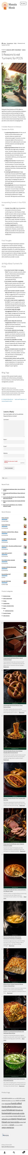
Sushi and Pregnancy (20, 399)
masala (23, 1116)
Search (14, 1152)
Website (6, 453)
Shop (4, 608)
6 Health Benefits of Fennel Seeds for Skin (7, 400)
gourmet (8, 1104)
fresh (20, 1100)
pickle (16, 1122)
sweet (20, 1125)
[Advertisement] (14, 26)
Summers (17, 1125)
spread (11, 1125)
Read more (6, 667)
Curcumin (4, 391)
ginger (3, 1103)
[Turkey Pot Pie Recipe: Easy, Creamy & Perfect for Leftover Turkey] (15, 871)
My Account (4, 1152)
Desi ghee (8, 1100)
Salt (24, 1122)
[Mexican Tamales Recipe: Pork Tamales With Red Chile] (15, 779)
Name (5, 439)
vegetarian (10, 1127)
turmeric (4, 394)
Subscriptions (6, 615)
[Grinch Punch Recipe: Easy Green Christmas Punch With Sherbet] (15, 1060)
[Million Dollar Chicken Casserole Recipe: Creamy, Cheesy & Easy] (15, 965)
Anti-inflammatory (8, 389)
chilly (20, 1098)
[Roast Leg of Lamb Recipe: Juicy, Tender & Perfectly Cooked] (15, 825)
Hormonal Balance (20, 391)
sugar (15, 1125)
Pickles (4, 601)
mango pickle (17, 1116)
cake (15, 1098)
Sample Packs (6, 603)
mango (11, 1116)
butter (13, 1098)
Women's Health (16, 394)
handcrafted (16, 1103)
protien (21, 1122)
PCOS (15, 43)
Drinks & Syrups (6, 596)
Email (5, 446)
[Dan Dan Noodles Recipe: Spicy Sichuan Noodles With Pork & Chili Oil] (15, 732)
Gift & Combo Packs (7, 598)
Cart (21, 1151)
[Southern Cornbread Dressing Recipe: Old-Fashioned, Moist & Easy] (15, 1013)
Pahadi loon (21, 1119)
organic (13, 1119)
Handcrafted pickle (9, 1106)
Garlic (23, 1100)
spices (22, 393)
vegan (4, 1127)
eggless (14, 1100)
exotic (17, 1100)
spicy (8, 1125)
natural (4, 1119)
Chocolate (23, 1098)
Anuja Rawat (18, 49)
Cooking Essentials (9, 610)
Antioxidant (16, 389)
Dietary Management (11, 391)
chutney (4, 1100)
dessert (11, 1100)
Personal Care (10, 43)
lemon (7, 1116)
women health (9, 394)
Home (4, 43)
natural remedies (14, 393)
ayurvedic (21, 389)
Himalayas (19, 1110)
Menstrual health (5, 393)
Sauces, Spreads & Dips (8, 605)
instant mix (3, 1116)
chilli (17, 1098)
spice (3, 1125)
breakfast (9, 1098)
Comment (6, 419)
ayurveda (4, 1098)
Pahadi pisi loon (8, 1122)
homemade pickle (17, 1113)
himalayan (10, 1110)
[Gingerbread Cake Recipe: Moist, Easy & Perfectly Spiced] (15, 639)
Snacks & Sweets (7, 613)
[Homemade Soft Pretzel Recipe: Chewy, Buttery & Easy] (15, 686)
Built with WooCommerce (8, 1146)
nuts (8, 1119)
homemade (6, 1113)
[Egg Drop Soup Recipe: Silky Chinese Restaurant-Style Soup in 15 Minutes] (15, 918)
